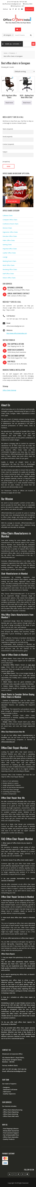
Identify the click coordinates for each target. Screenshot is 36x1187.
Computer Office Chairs (10, 220)
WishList (5, 9)
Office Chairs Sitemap (9, 390)
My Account (29, 9)
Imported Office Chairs (10, 249)
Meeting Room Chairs (9, 261)
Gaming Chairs (7, 244)
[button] (33, 44)
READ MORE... (13, 201)
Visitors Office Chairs (9, 278)
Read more (9, 103)
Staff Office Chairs (8, 274)
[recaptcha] (6, 161)
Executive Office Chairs (10, 236)
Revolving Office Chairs (10, 269)
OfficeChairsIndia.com (8, 742)
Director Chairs (7, 228)
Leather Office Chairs (9, 253)
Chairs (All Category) (12, 44)
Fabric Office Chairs (9, 240)
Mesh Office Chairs (8, 265)
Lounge (5, 257)
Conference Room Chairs (10, 224)
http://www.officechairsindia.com (17, 333)
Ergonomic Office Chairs (10, 232)
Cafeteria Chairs (8, 215)
